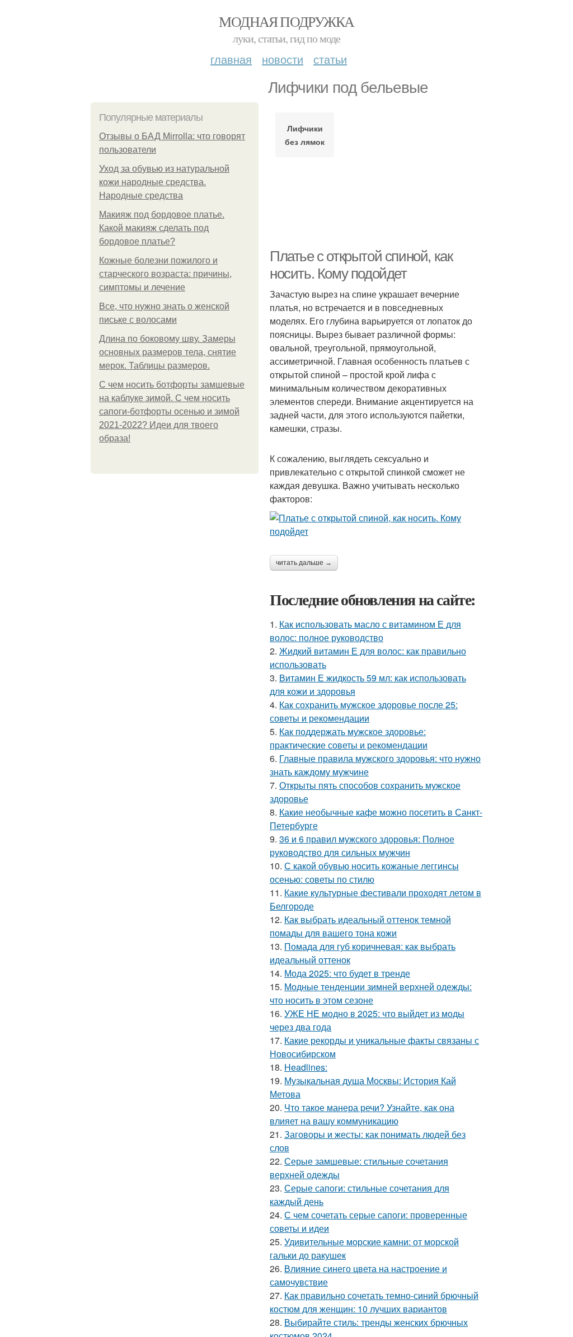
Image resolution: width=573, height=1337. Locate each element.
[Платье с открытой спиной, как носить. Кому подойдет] (376, 524)
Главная (231, 59)
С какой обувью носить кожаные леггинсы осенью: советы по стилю (364, 872)
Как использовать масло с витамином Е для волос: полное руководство (365, 631)
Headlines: (305, 1067)
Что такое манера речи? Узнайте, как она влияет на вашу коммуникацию (362, 1114)
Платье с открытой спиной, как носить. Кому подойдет (361, 265)
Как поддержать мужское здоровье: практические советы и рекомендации (349, 738)
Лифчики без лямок (305, 135)
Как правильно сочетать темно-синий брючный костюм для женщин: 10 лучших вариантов (374, 1302)
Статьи (330, 59)
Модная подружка (286, 21)
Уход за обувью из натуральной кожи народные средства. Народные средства (164, 182)
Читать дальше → (304, 563)
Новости (282, 59)
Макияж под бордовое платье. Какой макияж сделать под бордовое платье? (161, 228)
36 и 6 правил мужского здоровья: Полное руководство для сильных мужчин (362, 845)
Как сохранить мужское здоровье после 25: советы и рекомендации (364, 711)
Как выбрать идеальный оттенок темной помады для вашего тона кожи (360, 926)
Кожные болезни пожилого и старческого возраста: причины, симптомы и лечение (165, 274)
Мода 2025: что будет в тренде (347, 973)
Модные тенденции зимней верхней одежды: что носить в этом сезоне (371, 993)
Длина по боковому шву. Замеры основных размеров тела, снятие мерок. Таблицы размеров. (167, 352)
